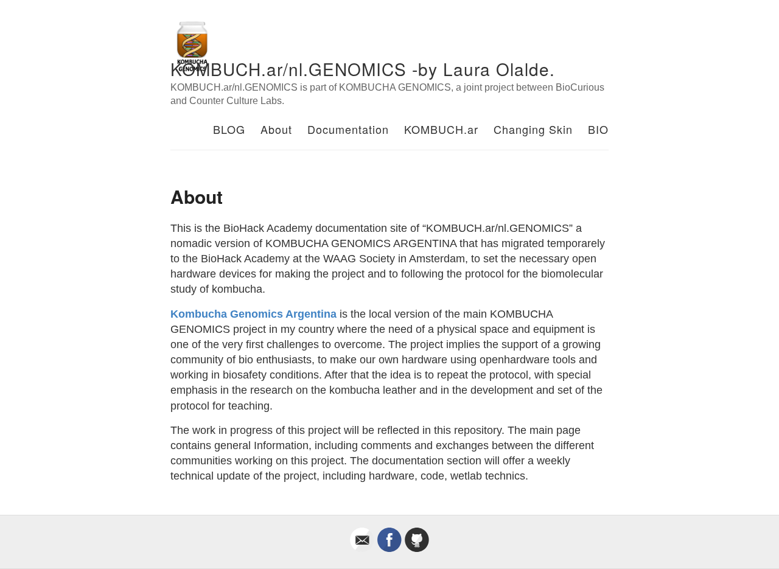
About (276, 129)
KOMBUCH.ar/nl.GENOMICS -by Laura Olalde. (362, 69)
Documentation (348, 129)
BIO (598, 129)
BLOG (229, 129)
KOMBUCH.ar (441, 129)
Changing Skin (533, 129)
